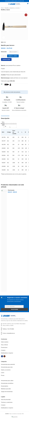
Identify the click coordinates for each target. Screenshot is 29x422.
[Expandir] (3, 37)
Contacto (3, 350)
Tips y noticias (4, 344)
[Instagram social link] (4, 356)
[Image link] (8, 315)
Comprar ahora (6, 59)
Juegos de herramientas (7, 391)
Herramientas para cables (7, 380)
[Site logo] (14, 4)
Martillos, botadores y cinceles (12, 8)
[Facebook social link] (2, 356)
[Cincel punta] (4, 241)
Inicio (2, 8)
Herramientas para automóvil (8, 364)
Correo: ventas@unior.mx (9, 333)
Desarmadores (4, 386)
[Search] (24, 4)
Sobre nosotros (4, 342)
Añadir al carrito (12, 55)
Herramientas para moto (7, 367)
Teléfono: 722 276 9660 (8, 329)
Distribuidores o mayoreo (7, 353)
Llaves (2, 372)
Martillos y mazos (5, 9)
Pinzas (2, 375)
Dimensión (4, 51)
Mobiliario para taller (6, 388)
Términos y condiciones (6, 402)
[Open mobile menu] (1, 4)
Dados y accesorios (5, 369)
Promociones (4, 347)
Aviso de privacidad (5, 399)
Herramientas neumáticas (7, 383)
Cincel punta (11, 190)
